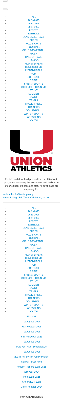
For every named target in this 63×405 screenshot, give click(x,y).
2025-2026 (33, 23)
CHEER (34, 40)
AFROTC (33, 30)
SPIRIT (33, 80)
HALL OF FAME (33, 57)
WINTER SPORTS (33, 113)
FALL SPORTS (33, 43)
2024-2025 (33, 20)
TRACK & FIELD (33, 103)
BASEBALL (33, 33)
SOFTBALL (34, 77)
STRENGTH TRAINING (33, 87)
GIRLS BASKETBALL (33, 50)
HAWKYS (33, 60)
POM (33, 73)
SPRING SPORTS (33, 83)
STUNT (34, 90)
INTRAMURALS (33, 70)
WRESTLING (34, 117)
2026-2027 (33, 26)
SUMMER (33, 93)
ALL (34, 16)
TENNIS (33, 100)
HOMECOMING (33, 67)
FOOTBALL (34, 46)
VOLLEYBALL (33, 110)
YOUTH (34, 120)
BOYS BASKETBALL (33, 36)
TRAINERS (33, 107)
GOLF (33, 53)
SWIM (33, 97)
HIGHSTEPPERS (34, 63)
